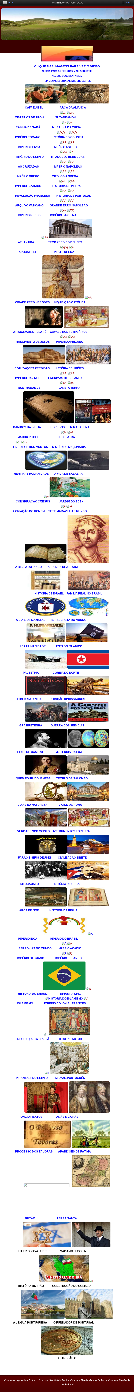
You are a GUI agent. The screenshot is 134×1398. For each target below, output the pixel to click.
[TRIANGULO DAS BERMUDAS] (71, 152)
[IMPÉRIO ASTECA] (71, 142)
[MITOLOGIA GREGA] (71, 171)
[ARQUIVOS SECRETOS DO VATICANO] (63, 200)
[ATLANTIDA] (45, 237)
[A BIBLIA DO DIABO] (45, 562)
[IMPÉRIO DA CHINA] (70, 210)
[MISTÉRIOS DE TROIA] (63, 112)
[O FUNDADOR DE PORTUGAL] (89, 1317)
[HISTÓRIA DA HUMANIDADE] (46, 641)
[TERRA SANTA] (91, 1185)
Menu (10, 2)
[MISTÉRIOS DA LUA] (88, 747)
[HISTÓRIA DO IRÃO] (64, 1281)
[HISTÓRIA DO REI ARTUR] (69, 1034)
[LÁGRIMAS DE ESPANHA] (71, 373)
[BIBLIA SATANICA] (46, 694)
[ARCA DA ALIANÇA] (88, 102)
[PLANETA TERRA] (71, 382)
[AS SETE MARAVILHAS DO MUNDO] (69, 506)
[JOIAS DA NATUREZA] (46, 799)
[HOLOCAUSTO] (46, 879)
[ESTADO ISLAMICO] (86, 641)
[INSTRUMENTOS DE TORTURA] (89, 826)
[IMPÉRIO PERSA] (63, 142)
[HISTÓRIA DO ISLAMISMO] (64, 998)
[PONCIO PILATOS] (46, 1111)
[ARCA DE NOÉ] (46, 905)
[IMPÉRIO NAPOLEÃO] (71, 161)
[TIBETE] (88, 852)
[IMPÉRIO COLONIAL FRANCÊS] (86, 998)
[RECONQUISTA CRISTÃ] (46, 1034)
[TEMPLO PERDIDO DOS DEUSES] (70, 237)
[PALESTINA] (46, 668)
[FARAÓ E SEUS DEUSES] (46, 852)
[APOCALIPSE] (64, 247)
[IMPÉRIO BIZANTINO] (62, 181)
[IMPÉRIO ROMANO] (61, 132)
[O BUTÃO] (47, 1185)
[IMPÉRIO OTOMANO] (64, 953)
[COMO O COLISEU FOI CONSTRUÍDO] (92, 1281)
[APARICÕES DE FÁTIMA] (91, 1146)
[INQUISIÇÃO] (88, 297)
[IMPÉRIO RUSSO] (63, 210)
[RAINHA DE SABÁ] (64, 122)
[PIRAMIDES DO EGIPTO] (47, 1073)
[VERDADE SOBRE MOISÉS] (46, 826)
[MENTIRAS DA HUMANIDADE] (46, 469)
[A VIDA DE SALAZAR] (88, 469)
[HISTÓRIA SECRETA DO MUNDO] (88, 615)
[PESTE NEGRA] (71, 247)
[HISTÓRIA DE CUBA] (88, 879)
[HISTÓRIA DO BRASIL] (64, 988)
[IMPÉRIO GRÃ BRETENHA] (46, 720)
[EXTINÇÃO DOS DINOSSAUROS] (88, 694)
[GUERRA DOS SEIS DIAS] (88, 720)
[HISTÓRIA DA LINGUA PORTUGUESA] (43, 1317)
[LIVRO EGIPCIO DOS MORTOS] (18, 442)
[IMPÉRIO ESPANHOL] (69, 953)
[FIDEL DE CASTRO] (46, 747)
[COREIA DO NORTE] (88, 668)
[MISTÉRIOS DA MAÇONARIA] (24, 442)
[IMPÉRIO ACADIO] (69, 943)
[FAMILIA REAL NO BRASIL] (89, 588)
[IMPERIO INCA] (64, 933)
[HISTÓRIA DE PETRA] (71, 181)
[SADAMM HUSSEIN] (91, 1246)
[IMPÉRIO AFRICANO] (71, 336)
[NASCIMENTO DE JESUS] (63, 336)
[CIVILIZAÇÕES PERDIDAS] (44, 363)
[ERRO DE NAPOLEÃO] (71, 200)
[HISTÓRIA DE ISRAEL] (45, 588)
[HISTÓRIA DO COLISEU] (73, 132)
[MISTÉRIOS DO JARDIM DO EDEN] (70, 497)
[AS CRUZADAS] (63, 161)
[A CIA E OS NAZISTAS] (46, 615)
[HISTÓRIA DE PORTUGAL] (71, 190)
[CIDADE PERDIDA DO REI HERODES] (63, 297)
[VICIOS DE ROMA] (88, 799)
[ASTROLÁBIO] (67, 1354)
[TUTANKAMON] (70, 112)
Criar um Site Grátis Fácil (53, 1380)
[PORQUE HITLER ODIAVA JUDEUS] (47, 1246)
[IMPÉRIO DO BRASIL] (90, 933)
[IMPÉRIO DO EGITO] (63, 152)
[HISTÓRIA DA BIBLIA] (88, 905)
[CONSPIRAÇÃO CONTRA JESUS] (46, 497)
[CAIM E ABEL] (46, 102)
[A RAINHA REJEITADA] (88, 562)
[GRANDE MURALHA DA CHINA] (69, 122)
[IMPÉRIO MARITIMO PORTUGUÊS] (69, 1073)
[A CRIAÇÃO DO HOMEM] (63, 506)
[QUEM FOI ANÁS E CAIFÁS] (89, 1111)
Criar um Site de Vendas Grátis (87, 1380)
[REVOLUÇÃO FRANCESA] (63, 190)
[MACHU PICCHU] (63, 432)
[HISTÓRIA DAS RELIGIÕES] (88, 363)
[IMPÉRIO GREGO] (63, 171)
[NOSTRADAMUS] (63, 382)
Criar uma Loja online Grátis (19, 1380)
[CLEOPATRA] (70, 432)
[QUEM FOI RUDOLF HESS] (46, 774)
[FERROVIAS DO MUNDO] (64, 943)
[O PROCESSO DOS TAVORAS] (47, 1146)
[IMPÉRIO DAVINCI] (63, 373)
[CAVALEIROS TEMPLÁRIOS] (86, 327)
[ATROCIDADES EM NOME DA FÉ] (44, 327)
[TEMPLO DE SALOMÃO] (88, 774)
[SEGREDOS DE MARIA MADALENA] (93, 422)
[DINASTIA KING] (88, 988)
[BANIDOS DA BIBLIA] (48, 422)
